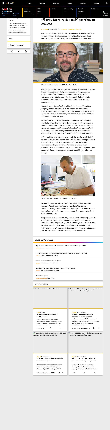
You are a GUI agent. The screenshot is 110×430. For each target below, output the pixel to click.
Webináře (56, 3)
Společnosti (83, 3)
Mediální (80, 14)
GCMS (39, 11)
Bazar (65, 11)
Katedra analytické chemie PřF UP (17, 19)
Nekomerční (81, 11)
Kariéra (96, 3)
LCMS (39, 14)
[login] (106, 3)
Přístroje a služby (68, 9)
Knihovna (42, 3)
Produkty (69, 3)
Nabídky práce (94, 9)
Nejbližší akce (27, 11)
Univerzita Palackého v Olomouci (71, 29)
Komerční (80, 9)
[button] (12, 51)
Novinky (29, 3)
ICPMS (39, 9)
